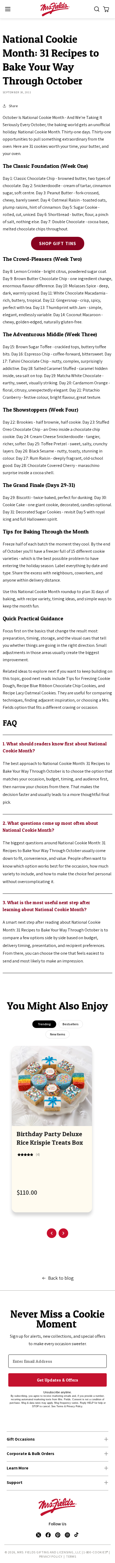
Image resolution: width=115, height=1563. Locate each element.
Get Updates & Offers (57, 1380)
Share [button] (13, 105)
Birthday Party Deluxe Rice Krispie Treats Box (50, 1138)
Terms (71, 1556)
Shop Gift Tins (57, 243)
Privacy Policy (50, 1556)
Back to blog (61, 1278)
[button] (7, 9)
